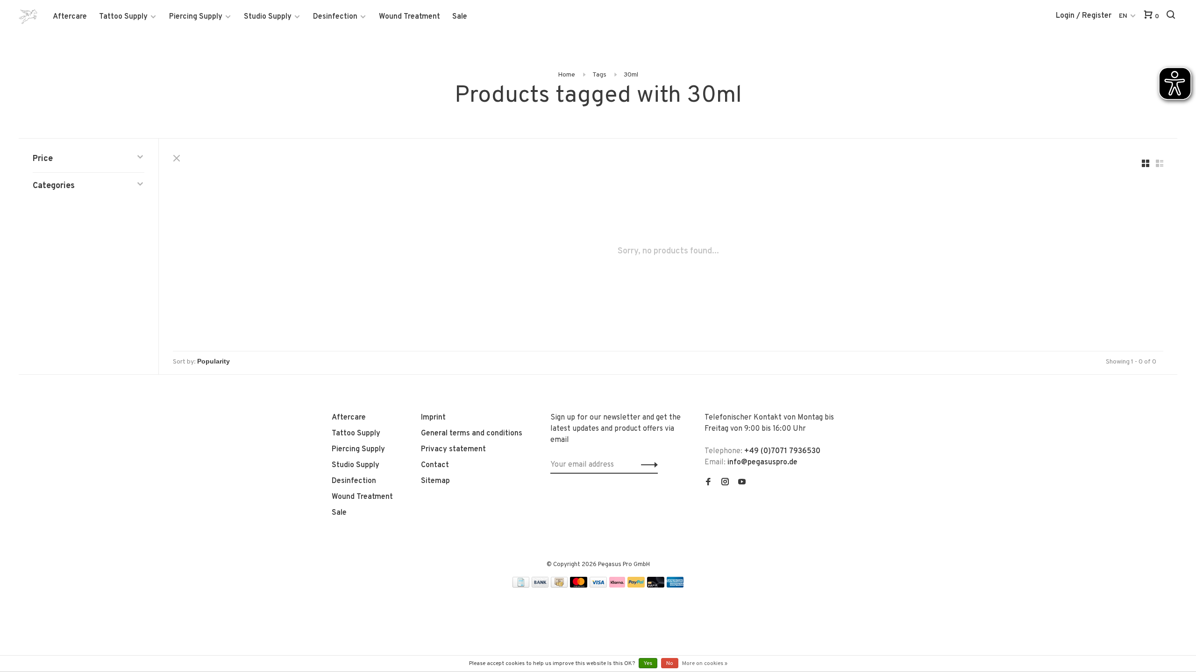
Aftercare (70, 16)
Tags (599, 75)
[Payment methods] (521, 585)
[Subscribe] (647, 465)
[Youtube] (742, 483)
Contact (435, 465)
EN (1123, 16)
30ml (631, 75)
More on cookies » (704, 663)
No (669, 663)
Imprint (433, 417)
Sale (459, 16)
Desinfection (335, 16)
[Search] (1172, 17)
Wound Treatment (409, 16)
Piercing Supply (195, 16)
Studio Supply (268, 16)
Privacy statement (453, 449)
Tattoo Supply (123, 16)
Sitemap (435, 481)
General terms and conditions (471, 433)
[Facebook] (708, 483)
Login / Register (1083, 16)
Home (566, 75)
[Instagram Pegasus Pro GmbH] (725, 483)
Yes (648, 663)
